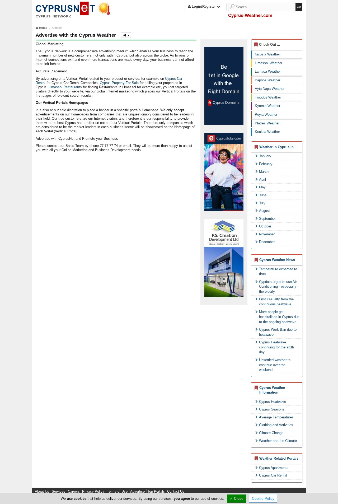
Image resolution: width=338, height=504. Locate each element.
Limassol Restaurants (65, 87)
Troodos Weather (268, 97)
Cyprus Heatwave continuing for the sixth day (276, 347)
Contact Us (175, 491)
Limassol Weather (268, 63)
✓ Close (236, 498)
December (267, 242)
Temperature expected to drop (278, 271)
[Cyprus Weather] (75, 9)
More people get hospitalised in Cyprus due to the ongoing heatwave (279, 317)
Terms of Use (117, 491)
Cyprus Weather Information (272, 390)
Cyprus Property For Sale (119, 83)
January (265, 156)
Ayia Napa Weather (269, 89)
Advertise (137, 491)
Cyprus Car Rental (273, 475)
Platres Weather (267, 123)
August (264, 211)
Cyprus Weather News (277, 260)
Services (58, 491)
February (266, 164)
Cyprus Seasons (271, 409)
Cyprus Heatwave (272, 402)
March (264, 172)
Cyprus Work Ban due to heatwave (278, 332)
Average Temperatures (276, 417)
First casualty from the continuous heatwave (276, 301)
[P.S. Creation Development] (223, 258)
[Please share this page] (126, 35)
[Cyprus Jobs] (223, 172)
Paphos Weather (267, 80)
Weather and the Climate (278, 441)
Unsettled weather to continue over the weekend (274, 365)
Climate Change (271, 433)
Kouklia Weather (267, 132)
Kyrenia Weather (267, 106)
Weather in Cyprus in (276, 147)
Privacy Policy (93, 491)
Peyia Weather (266, 114)
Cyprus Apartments (273, 468)
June (262, 195)
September (267, 219)
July (262, 203)
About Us (42, 491)
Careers (74, 491)
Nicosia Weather (267, 54)
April (262, 179)
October (265, 226)
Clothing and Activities (276, 425)
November (267, 234)
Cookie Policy (263, 498)
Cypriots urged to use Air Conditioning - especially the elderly (278, 286)
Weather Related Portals (278, 458)
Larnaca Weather (268, 71)
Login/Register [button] (204, 6)
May (262, 187)
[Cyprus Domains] (223, 86)
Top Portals (156, 491)
